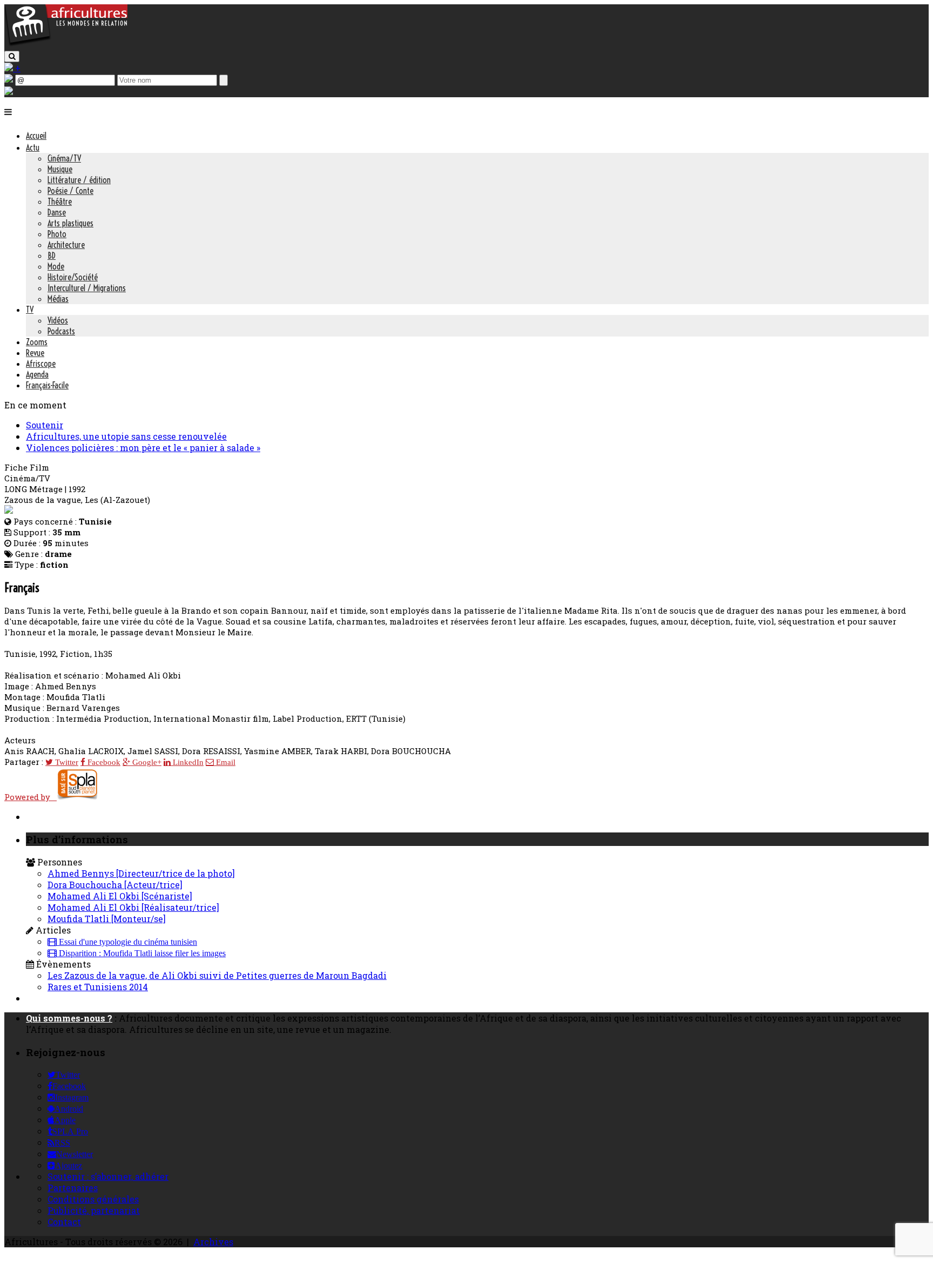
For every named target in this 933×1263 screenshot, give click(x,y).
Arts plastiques (70, 223)
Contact (64, 1221)
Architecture (66, 244)
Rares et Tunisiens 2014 (98, 986)
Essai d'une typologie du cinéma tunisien (127, 942)
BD (52, 255)
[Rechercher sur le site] (11, 56)
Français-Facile (47, 385)
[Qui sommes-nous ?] (8, 91)
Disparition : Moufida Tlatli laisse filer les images (141, 953)
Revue (35, 352)
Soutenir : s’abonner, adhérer (108, 1176)
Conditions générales (93, 1199)
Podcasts (61, 331)
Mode (56, 266)
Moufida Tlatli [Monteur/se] (107, 918)
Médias (58, 298)
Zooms (37, 342)
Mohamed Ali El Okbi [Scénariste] (120, 896)
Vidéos (58, 320)
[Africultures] (65, 44)
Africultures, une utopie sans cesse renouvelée (126, 436)
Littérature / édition (79, 179)
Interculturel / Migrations (87, 288)
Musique (60, 169)
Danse (57, 212)
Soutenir (44, 425)
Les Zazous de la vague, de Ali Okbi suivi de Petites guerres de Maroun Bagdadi (217, 975)
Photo (57, 234)
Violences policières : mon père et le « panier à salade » (143, 447)
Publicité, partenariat (94, 1210)
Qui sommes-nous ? (69, 1018)
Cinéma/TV (64, 158)
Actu (32, 147)
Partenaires (73, 1187)
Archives (213, 1241)
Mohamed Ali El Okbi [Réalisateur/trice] (133, 907)
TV (29, 309)
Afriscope (41, 363)
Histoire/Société (73, 277)
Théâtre (60, 201)
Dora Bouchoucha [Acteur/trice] (115, 884)
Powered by (30, 796)
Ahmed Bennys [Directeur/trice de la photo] (141, 873)
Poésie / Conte (70, 190)
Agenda (37, 374)
